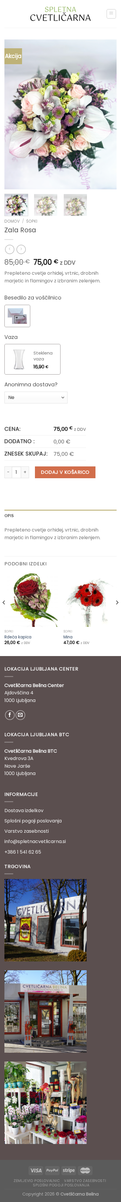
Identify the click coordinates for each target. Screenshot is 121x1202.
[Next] (107, 115)
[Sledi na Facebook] (10, 715)
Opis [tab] (9, 515)
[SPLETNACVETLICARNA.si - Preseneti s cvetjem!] (60, 14)
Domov (12, 221)
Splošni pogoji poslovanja (33, 820)
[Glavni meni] (111, 14)
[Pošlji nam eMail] (20, 715)
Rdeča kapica (17, 637)
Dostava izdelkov (23, 810)
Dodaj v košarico (65, 472)
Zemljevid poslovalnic (37, 1180)
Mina (68, 637)
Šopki (31, 221)
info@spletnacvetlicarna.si (35, 841)
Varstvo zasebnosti (26, 831)
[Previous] (14, 115)
